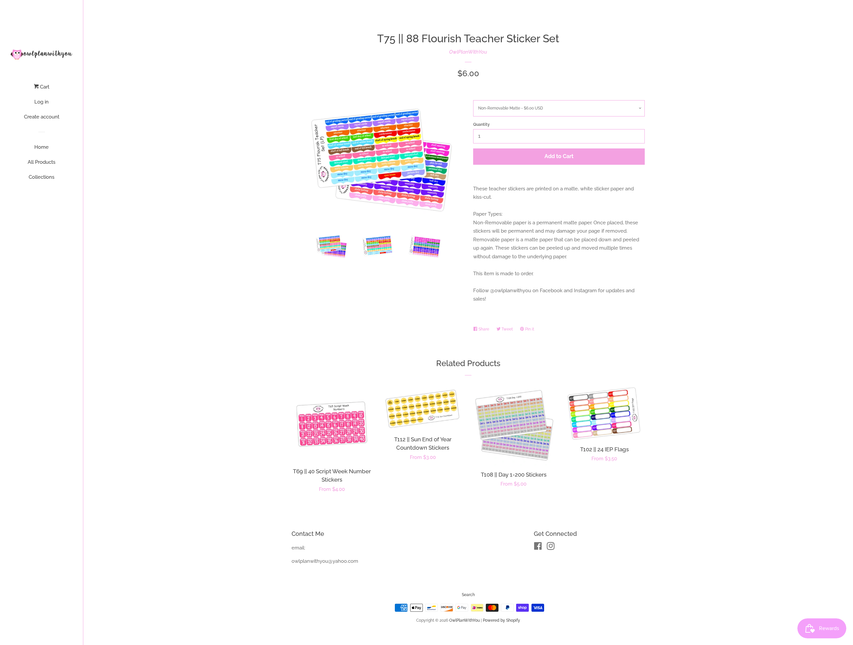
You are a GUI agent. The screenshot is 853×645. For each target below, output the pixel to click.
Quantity (481, 124)
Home (41, 147)
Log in (41, 102)
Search (468, 594)
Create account (41, 117)
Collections (41, 177)
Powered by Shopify (501, 620)
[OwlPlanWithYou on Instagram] (551, 547)
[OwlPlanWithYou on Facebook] (538, 547)
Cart (44, 87)
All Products (41, 162)
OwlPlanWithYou (468, 52)
